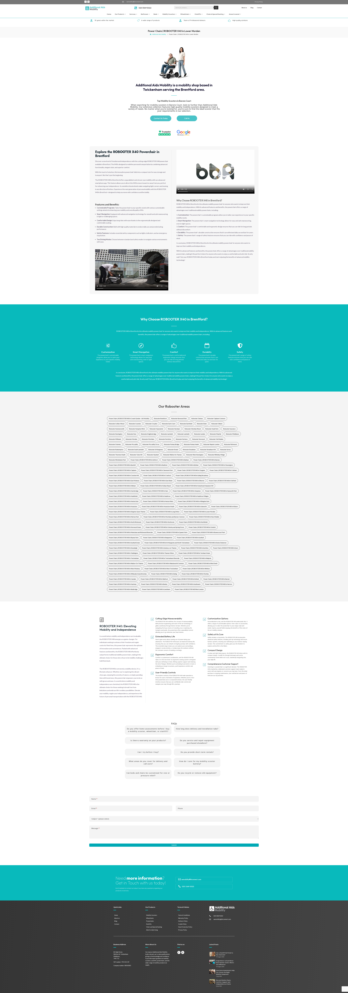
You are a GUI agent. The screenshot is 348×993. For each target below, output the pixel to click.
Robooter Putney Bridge (171, 444)
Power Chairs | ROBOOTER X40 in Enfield (186, 579)
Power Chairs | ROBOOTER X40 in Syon (225, 548)
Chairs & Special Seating (214, 14)
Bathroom (144, 14)
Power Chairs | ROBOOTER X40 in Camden (122, 579)
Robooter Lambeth (167, 434)
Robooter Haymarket (156, 429)
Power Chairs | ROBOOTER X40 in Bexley (154, 584)
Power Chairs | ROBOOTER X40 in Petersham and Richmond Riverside (131, 532)
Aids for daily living (152, 930)
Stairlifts (198, 14)
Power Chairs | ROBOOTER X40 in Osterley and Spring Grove (165, 527)
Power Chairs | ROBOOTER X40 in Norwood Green (125, 527)
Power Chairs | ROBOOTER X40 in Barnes (206, 460)
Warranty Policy (183, 918)
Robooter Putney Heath (191, 444)
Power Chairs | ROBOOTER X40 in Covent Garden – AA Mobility (129, 418)
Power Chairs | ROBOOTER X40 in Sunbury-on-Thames (159, 548)
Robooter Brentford (160, 418)
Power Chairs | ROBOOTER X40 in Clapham (122, 470)
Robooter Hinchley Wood (193, 429)
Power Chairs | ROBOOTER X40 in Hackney (122, 584)
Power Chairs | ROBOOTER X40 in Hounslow (123, 506)
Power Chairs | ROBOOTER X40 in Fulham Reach (155, 486)
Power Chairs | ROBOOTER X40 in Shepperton (157, 537)
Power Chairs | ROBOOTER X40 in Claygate (191, 470)
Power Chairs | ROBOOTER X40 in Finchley (195, 574)
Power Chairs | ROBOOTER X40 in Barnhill (122, 465)
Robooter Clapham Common (216, 418)
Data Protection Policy (185, 927)
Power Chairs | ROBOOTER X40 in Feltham (122, 486)
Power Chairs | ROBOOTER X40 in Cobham (223, 470)
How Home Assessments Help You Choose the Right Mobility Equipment (225, 972)
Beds (155, 14)
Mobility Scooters (168, 14)
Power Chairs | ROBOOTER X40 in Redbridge (123, 589)
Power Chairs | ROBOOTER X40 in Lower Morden (199, 511)
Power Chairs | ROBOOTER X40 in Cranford (157, 475)
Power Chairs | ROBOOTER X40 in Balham (175, 460)
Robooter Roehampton (116, 449)
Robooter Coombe (135, 423)
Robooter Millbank (115, 439)
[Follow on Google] (88, 2)
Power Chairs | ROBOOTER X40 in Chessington (218, 465)
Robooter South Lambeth (136, 449)
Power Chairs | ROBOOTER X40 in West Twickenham (161, 568)
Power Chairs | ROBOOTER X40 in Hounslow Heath (158, 506)
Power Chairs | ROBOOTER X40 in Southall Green (124, 543)
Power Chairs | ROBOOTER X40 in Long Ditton (164, 511)
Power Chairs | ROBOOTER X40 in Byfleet (185, 465)
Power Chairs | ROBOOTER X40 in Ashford (144, 460)
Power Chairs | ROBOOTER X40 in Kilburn (224, 506)
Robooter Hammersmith (116, 429)
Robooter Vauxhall (153, 455)
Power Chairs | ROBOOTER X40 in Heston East (123, 501)
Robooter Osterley (115, 444)
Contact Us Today (161, 118)
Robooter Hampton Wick (137, 429)
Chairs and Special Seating (154, 927)
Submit (174, 845)
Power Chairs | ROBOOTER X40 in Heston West (158, 501)
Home (109, 14)
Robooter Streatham (189, 449)
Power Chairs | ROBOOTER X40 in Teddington (123, 553)
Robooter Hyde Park (211, 429)
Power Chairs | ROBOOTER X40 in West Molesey (124, 568)
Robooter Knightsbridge (148, 434)
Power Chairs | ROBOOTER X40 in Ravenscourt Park (208, 532)
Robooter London (199, 434)
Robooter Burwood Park (179, 418)
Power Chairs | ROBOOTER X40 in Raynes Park (123, 537)
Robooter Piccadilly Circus (151, 444)
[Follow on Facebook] (85, 2)
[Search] (216, 7)
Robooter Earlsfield (186, 423)
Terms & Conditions (184, 915)
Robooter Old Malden (216, 439)
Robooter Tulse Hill (136, 455)
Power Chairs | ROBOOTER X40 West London (189, 589)
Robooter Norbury (182, 439)
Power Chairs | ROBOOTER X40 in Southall (190, 537)
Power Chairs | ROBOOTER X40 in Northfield (193, 522)
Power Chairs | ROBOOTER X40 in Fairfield (222, 480)
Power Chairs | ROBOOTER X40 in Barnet (216, 579)
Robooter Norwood (198, 439)
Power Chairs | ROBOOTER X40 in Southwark (186, 584)
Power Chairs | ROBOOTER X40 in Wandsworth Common (166, 563)
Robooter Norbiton (165, 439)
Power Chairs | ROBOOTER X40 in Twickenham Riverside (161, 558)
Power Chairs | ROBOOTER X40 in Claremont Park (157, 470)
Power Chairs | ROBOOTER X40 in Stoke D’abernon (210, 543)
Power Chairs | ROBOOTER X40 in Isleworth (193, 506)
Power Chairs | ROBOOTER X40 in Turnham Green (194, 553)
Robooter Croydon (151, 423)
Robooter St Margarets (155, 449)
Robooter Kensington (115, 434)
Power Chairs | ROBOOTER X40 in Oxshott (202, 527)
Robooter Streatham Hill (208, 449)
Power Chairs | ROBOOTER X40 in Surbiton (194, 548)
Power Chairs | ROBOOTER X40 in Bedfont (153, 465)
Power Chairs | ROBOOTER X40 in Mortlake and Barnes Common (164, 517)
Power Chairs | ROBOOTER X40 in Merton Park (124, 517)
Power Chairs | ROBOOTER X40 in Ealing (164, 574)
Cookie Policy (182, 924)
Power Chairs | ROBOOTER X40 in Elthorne (190, 480)
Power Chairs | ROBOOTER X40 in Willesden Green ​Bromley (128, 574)
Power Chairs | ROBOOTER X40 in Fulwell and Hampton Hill (194, 486)
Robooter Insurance (229, 429)
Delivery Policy (183, 921)
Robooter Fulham (216, 423)
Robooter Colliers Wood (116, 423)
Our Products (119, 14)
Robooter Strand (173, 449)
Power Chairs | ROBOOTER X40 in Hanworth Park (221, 491)
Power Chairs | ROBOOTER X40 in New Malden (204, 517)
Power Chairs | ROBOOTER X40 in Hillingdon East (193, 501)
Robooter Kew (131, 434)
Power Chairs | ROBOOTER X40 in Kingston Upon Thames (127, 511)
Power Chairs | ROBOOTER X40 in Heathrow (156, 496)
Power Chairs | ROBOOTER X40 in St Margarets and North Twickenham (167, 543)
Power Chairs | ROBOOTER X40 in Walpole (197, 558)
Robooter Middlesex (232, 434)
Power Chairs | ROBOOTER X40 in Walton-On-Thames (126, 563)
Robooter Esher (202, 423)
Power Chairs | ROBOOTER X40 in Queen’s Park (172, 532)
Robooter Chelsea (197, 418)
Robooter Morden (131, 439)
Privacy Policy (259, 2)
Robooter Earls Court (168, 423)
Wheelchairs (184, 14)
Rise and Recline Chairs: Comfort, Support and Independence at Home (223, 982)
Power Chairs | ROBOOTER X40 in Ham (155, 491)
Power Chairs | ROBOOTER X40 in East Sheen (158, 480)
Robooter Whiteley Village (216, 455)
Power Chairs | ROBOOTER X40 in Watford (154, 579)
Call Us (186, 118)
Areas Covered (234, 14)
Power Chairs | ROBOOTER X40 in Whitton (196, 568)
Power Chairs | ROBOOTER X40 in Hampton (187, 491)
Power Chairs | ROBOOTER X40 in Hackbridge (123, 491)
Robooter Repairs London (211, 444)
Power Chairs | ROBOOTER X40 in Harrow (218, 584)
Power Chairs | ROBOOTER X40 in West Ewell (202, 563)
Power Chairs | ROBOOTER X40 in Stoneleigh (123, 548)
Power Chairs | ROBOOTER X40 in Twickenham (124, 558)
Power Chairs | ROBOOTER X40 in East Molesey (124, 480)
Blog (251, 7)
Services (132, 14)
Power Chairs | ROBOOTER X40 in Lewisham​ (156, 589)
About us (244, 7)
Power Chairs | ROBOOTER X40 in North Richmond (125, 522)
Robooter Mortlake (148, 439)
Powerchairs (150, 921)
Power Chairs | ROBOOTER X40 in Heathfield (123, 496)
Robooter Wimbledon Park (117, 460)
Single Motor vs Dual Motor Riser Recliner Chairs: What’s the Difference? (225, 962)
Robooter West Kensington (194, 455)
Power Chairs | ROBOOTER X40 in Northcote (160, 522)
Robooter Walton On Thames (172, 455)
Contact (259, 7)
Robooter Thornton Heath (117, 455)
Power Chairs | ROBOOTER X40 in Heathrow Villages (192, 496)
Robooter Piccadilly (131, 444)
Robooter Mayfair (215, 434)
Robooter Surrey (225, 449)
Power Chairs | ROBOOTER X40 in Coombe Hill (124, 475)
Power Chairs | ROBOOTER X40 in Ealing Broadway (192, 475)
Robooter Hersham (174, 429)
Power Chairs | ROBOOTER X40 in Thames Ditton (158, 553)
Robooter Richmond (230, 444)
